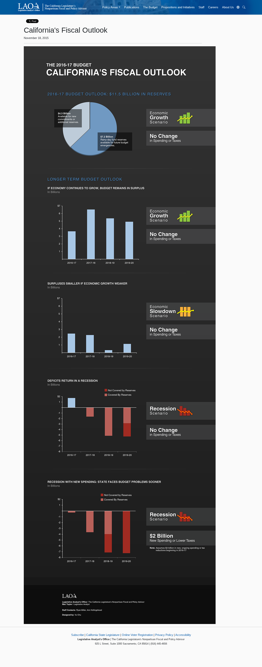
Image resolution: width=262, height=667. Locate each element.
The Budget (150, 7)
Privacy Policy (164, 634)
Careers (213, 7)
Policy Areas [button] (110, 7)
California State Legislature (102, 634)
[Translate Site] (238, 7)
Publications (131, 7)
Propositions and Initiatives (178, 7)
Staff (201, 7)
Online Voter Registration (137, 634)
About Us (228, 7)
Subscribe (77, 634)
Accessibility (183, 634)
